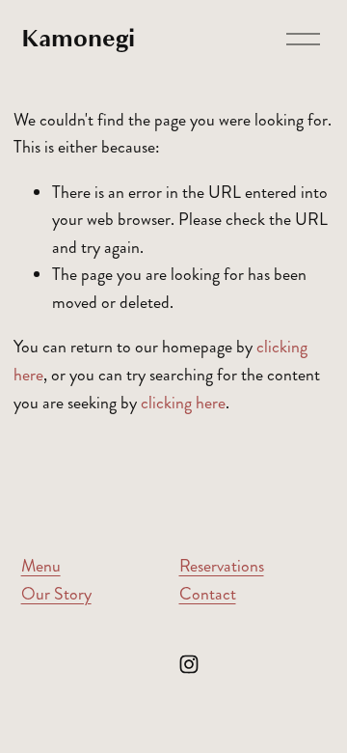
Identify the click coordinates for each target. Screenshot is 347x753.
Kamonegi (78, 38)
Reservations (221, 566)
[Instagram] (189, 664)
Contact (207, 594)
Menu (41, 566)
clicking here (183, 403)
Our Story (56, 594)
